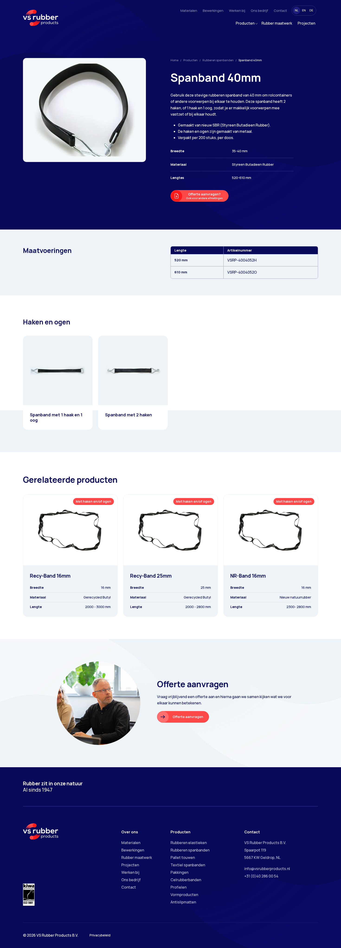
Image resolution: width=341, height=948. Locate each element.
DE (311, 10)
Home (174, 60)
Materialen (188, 10)
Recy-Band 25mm (151, 575)
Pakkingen (179, 872)
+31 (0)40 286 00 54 (261, 876)
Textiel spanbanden (187, 864)
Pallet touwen (182, 857)
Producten (245, 23)
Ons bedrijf (259, 10)
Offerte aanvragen (188, 717)
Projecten (306, 23)
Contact (280, 10)
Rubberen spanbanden (218, 60)
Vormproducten (184, 894)
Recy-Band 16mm (50, 575)
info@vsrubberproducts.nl (267, 868)
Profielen (178, 887)
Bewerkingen (213, 10)
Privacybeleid (100, 935)
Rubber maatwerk (276, 23)
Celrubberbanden (185, 879)
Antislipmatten (183, 902)
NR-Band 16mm (248, 575)
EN (304, 10)
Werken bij (237, 10)
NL (296, 10)
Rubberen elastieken (188, 842)
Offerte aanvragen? (204, 196)
